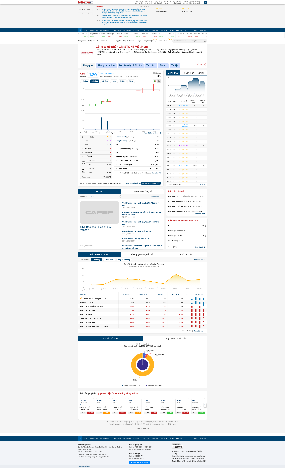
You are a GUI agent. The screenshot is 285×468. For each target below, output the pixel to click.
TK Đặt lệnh (188, 72)
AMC (99, 400)
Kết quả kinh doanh (99, 254)
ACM (83, 400)
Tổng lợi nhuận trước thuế (90, 318)
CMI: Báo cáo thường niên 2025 (135, 238)
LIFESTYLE (179, 30)
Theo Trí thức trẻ (142, 428)
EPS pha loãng (126, 141)
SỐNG (172, 30)
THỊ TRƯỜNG (164, 30)
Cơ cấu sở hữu (110, 338)
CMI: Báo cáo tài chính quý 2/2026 (95, 228)
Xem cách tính (156, 173)
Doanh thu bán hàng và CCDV (94, 299)
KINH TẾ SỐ (155, 30)
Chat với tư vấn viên (140, 463)
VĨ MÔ (148, 30)
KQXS (125, 41)
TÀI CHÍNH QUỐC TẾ (138, 30)
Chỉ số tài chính (185, 254)
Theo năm (109, 260)
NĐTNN (201, 72)
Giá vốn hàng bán (87, 302)
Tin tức (163, 65)
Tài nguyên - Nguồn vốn (142, 254)
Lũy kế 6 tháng (124, 260)
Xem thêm (198, 184)
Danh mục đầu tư (86, 14)
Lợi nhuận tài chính (87, 310)
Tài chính (150, 65)
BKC (115, 400)
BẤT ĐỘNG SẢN (104, 30)
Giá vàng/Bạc (117, 41)
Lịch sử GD (173, 72)
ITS (193, 400)
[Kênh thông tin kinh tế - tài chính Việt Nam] (85, 2)
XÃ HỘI (85, 30)
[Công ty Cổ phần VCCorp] (177, 448)
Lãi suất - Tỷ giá (135, 41)
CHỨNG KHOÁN (93, 30)
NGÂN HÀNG (127, 30)
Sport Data (163, 41)
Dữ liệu (194, 30)
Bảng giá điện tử (86, 9)
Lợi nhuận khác (86, 314)
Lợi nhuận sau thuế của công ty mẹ (94, 326)
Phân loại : (84, 197)
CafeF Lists (202, 30)
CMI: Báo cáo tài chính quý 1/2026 (137, 231)
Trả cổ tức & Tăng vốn (142, 191)
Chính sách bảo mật (84, 466)
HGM (178, 400)
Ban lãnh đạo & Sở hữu (130, 65)
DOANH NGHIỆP (116, 30)
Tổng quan (82, 41)
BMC (131, 400)
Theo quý (96, 260)
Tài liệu (174, 65)
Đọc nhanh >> (144, 6)
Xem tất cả (154, 197)
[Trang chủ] (80, 30)
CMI (146, 400)
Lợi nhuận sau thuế (87, 322)
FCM (163, 400)
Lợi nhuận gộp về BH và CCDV (92, 306)
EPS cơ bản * (125, 137)
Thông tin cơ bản (106, 65)
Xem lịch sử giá (132, 183)
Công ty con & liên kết (175, 338)
